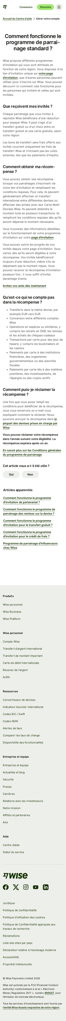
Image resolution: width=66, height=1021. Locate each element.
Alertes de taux (12, 728)
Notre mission (11, 808)
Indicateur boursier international (23, 707)
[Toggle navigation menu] (58, 7)
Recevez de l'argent (15, 670)
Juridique (9, 903)
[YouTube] (36, 887)
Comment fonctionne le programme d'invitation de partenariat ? (27, 500)
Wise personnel (13, 604)
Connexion (26, 7)
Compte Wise (11, 641)
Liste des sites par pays (17, 943)
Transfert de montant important (22, 655)
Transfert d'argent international (22, 648)
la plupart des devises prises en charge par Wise (30, 423)
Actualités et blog (14, 772)
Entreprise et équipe (16, 765)
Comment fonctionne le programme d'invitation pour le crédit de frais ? (27, 534)
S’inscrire (45, 7)
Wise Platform (11, 618)
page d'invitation (42, 237)
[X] (16, 887)
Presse (7, 786)
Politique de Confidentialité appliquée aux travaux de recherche (29, 926)
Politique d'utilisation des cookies (24, 917)
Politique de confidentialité (20, 910)
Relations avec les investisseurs (23, 801)
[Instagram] (26, 887)
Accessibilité (11, 957)
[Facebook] (6, 887)
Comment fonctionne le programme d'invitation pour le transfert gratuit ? (28, 523)
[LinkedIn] (46, 887)
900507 (49, 992)
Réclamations (11, 935)
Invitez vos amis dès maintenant (24, 286)
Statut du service (13, 852)
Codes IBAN (10, 721)
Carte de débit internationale (21, 663)
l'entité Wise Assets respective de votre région (31, 1007)
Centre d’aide (11, 845)
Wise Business (12, 611)
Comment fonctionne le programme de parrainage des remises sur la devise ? (29, 511)
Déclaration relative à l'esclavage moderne (29, 950)
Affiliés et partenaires (16, 815)
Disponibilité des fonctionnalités (23, 742)
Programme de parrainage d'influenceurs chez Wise (30, 545)
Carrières (9, 794)
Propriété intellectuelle (17, 964)
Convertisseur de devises (19, 700)
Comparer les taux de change (21, 735)
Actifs (6, 677)
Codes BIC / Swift (14, 714)
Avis (5, 822)
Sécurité (8, 779)
